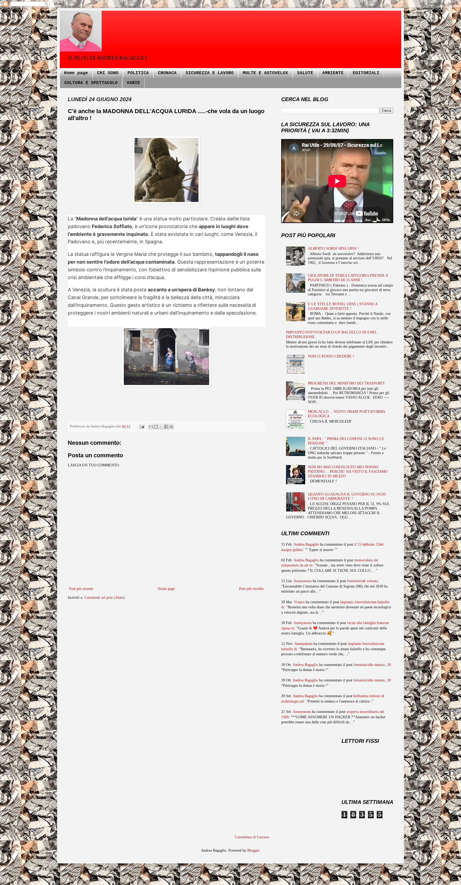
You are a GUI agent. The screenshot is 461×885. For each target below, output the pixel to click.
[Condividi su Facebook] (166, 426)
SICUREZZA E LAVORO (210, 73)
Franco (299, 602)
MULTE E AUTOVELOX (265, 73)
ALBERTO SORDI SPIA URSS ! (333, 249)
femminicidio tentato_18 (372, 665)
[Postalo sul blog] (156, 426)
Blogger (253, 850)
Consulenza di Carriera (252, 837)
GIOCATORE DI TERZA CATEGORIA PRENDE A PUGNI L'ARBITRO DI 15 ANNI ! (348, 277)
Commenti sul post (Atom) (104, 598)
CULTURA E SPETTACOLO (91, 83)
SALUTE (305, 73)
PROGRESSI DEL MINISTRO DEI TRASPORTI (346, 383)
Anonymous (302, 581)
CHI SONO (107, 73)
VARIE (133, 83)
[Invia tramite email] (151, 426)
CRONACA (167, 73)
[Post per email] (141, 426)
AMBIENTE (333, 73)
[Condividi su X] (161, 426)
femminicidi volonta (362, 581)
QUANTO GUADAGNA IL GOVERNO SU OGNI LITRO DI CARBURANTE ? (347, 496)
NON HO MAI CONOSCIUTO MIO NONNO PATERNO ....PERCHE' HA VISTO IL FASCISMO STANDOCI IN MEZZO (347, 471)
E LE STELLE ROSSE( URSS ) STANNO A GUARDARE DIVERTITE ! (342, 306)
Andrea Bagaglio (306, 544)
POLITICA (138, 73)
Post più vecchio (251, 589)
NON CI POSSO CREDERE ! (331, 356)
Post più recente (81, 589)
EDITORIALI (366, 73)
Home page (76, 73)
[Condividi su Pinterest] (171, 426)
